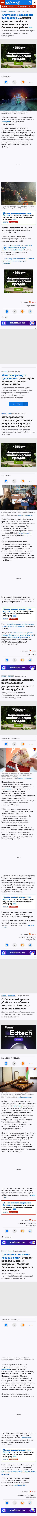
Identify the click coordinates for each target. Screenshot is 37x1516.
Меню (2, 2)
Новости (4, 6)
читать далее (19, 1485)
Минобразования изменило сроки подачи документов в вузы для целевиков (17, 260)
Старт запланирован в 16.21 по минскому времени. (18, 1472)
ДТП (6, 317)
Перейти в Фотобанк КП (25, 515)
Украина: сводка (22, 6)
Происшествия (11, 11)
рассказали (6, 789)
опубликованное (24, 533)
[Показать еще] (31, 82)
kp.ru (34, 302)
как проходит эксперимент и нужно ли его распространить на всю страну (18, 216)
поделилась (27, 1437)
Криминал (8, 1237)
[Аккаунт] (34, 2)
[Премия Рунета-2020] (18, 2)
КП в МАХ (31, 6)
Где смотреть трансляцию (19, 637)
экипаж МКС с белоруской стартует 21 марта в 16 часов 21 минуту (17, 633)
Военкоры (12, 6)
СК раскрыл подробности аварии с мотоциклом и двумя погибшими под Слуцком (16, 247)
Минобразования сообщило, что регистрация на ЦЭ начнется (17, 625)
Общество (5, 222)
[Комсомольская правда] (11, 2)
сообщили (5, 121)
